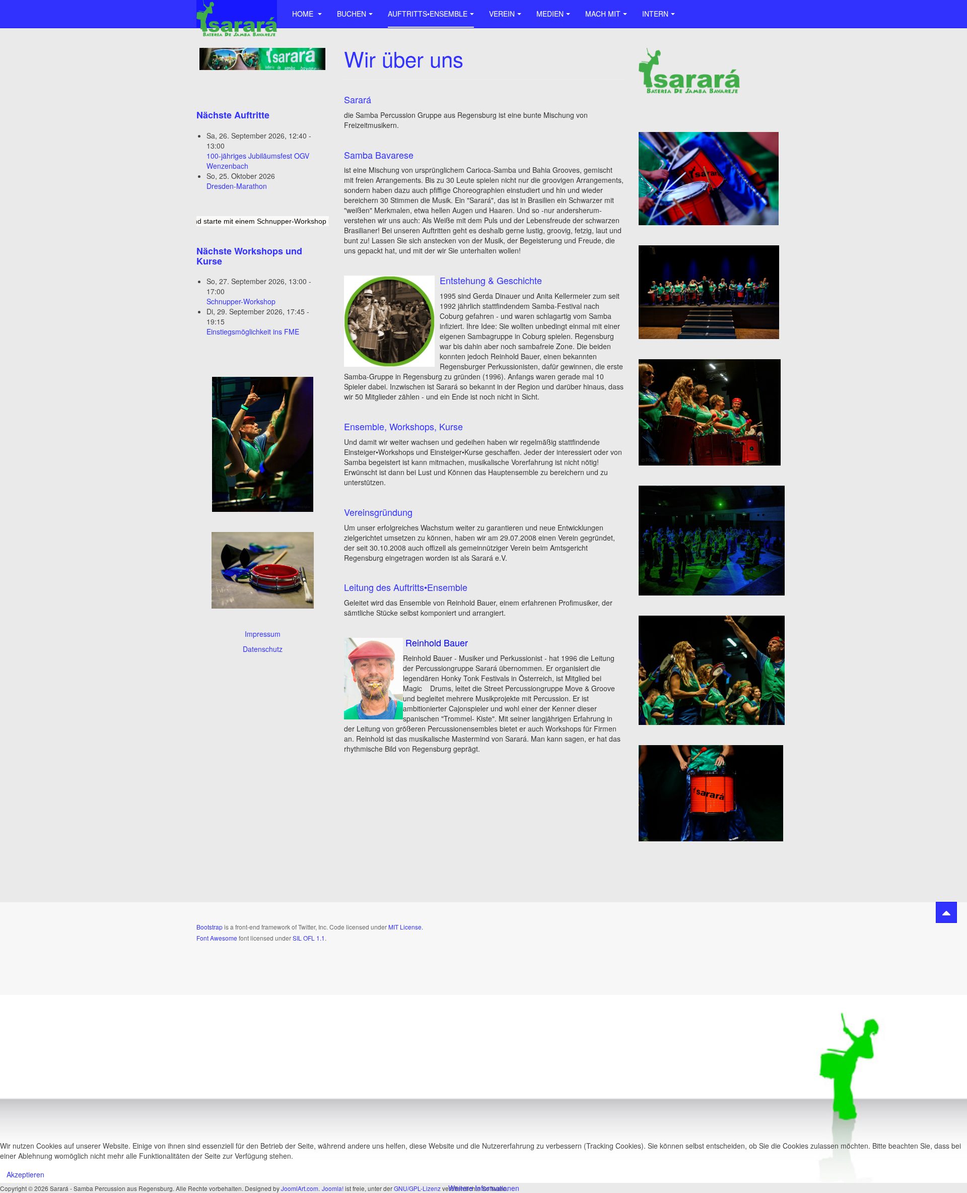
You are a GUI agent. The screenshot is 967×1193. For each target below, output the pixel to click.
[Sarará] (236, 14)
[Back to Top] (946, 912)
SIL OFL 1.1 (309, 938)
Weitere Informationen (483, 1188)
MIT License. (405, 926)
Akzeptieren (25, 1174)
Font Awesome (216, 938)
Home (303, 14)
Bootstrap (209, 926)
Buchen (351, 14)
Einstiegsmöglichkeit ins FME (252, 331)
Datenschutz (263, 649)
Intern (655, 14)
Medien (550, 14)
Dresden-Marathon (236, 186)
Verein (502, 14)
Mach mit (602, 14)
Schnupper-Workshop (240, 301)
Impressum (263, 634)
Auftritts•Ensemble (427, 14)
